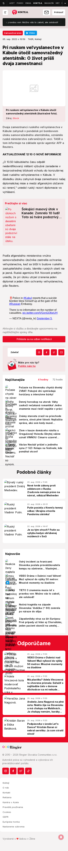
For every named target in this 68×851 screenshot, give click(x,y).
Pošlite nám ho (27, 366)
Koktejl (6, 783)
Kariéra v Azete (11, 802)
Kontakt (6, 792)
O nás (6, 787)
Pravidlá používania (13, 807)
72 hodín (57, 379)
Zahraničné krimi (12, 33)
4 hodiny (43, 379)
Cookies (7, 812)
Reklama (7, 797)
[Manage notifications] (61, 837)
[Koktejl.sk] (20, 12)
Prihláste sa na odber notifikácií (34, 339)
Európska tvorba (11, 821)
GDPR (5, 817)
